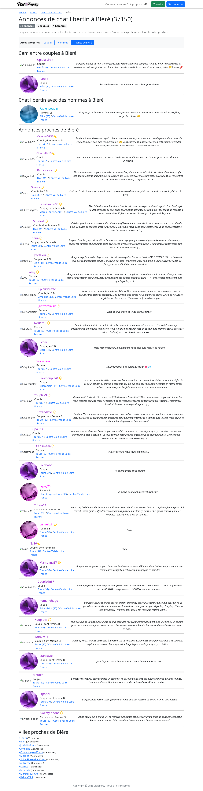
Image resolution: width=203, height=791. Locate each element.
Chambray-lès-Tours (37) (53, 494)
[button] (146, 4)
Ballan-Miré (26, 777)
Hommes (63, 42)
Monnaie (25, 770)
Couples (48, 42)
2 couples (43, 26)
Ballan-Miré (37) (48, 608)
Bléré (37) (42, 67)
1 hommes (59, 26)
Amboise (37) (45, 296)
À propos (135, 4)
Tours (23, 738)
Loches (24, 766)
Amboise (25, 748)
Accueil (22, 12)
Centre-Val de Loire (60, 67)
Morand (24, 755)
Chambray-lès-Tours (31, 752)
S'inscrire (158, 4)
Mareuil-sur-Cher (30, 773)
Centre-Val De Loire (51, 12)
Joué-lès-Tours (28, 745)
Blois (23, 741)
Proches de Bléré (82, 42)
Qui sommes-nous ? (116, 4)
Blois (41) (42, 178)
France (33, 12)
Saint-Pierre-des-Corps (33, 759)
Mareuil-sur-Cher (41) (51, 212)
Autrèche (25, 763)
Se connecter (175, 4)
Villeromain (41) (48, 386)
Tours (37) (42, 144)
